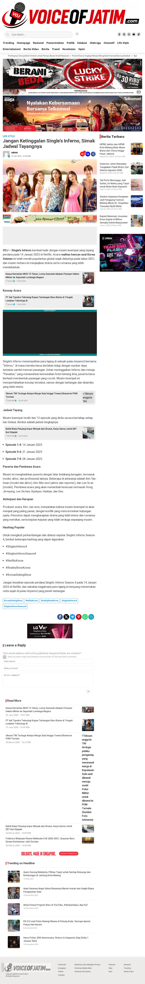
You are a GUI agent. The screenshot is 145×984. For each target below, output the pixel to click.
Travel (56, 49)
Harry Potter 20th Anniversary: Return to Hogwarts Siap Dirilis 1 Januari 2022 (56, 939)
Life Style (123, 43)
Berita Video (31, 49)
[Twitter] (124, 34)
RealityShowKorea (49, 600)
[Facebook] (119, 34)
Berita (45, 49)
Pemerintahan (55, 43)
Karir (110, 971)
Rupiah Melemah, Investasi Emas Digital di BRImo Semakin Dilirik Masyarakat (114, 219)
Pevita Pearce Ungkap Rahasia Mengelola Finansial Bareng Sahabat (75, 56)
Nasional (38, 43)
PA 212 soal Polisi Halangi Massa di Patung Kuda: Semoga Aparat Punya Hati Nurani (56, 923)
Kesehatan (68, 49)
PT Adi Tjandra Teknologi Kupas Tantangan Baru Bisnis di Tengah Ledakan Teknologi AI (39, 299)
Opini (81, 49)
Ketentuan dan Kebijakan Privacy (87, 964)
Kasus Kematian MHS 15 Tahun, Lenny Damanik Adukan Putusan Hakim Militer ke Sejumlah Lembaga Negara (42, 275)
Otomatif (109, 43)
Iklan (110, 968)
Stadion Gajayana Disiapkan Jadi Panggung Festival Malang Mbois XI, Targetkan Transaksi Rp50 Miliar (114, 201)
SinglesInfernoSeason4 (15, 606)
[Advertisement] (50, 236)
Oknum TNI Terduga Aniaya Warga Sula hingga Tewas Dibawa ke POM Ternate (41, 395)
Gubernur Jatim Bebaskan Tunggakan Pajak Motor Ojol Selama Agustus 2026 (114, 167)
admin (14, 152)
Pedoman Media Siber (83, 968)
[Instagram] (129, 34)
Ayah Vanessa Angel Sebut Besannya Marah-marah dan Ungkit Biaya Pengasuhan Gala (58, 890)
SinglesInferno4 (69, 600)
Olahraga (95, 43)
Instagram (62, 968)
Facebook (62, 964)
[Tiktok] (139, 34)
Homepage (23, 43)
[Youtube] (134, 34)
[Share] (93, 154)
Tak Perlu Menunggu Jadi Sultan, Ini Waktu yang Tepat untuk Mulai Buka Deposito (114, 183)
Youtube (61, 975)
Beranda (127, 964)
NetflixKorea (32, 600)
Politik (70, 43)
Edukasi (82, 43)
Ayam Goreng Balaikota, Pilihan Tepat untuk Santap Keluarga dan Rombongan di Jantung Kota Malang (57, 874)
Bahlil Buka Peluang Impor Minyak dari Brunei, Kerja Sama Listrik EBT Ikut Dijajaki (41, 430)
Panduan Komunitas (82, 971)
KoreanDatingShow (13, 600)
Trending (8, 43)
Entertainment (12, 49)
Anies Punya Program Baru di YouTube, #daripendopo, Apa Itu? (55, 905)
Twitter (60, 971)
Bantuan (112, 964)
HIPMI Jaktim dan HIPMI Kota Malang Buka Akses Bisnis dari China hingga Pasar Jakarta (112, 149)
